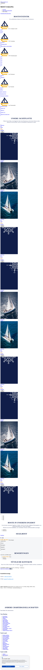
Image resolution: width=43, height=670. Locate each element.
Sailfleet (4, 618)
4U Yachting (5, 627)
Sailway (4, 642)
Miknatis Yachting (6, 644)
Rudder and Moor (6, 635)
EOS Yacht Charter (6, 626)
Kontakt (6, 13)
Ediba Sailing (5, 648)
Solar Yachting (5, 620)
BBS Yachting (5, 621)
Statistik (1, 13)
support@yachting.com (8, 579)
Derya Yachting (5, 624)
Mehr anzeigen (2, 132)
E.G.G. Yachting (6, 637)
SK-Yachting (5, 640)
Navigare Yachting (6, 636)
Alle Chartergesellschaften (7, 10)
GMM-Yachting (5, 649)
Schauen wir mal (2, 226)
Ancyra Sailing (5, 641)
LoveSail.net (5, 616)
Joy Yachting (5, 625)
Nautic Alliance (5, 639)
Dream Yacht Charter (6, 623)
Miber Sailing (5, 617)
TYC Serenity (5, 647)
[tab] (23, 529)
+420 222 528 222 (8, 576)
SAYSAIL (4, 645)
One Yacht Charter (6, 638)
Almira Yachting (5, 622)
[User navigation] (0, 4)
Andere (9, 13)
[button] (4, 1)
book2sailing (5, 629)
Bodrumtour (5, 643)
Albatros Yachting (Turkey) (7, 630)
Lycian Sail (5, 619)
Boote (4, 13)
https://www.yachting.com (5, 568)
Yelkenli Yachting (6, 646)
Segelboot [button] (2, 535)
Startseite (4, 9)
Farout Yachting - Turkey (7, 628)
